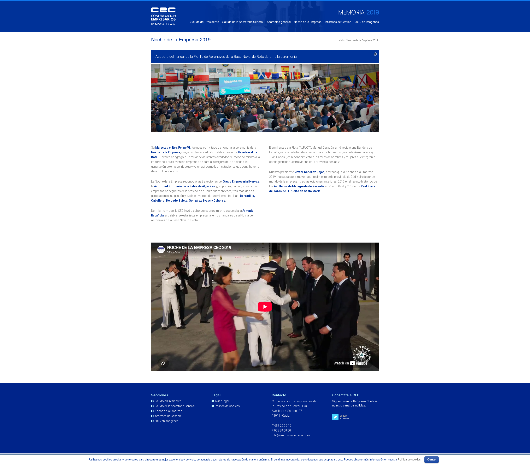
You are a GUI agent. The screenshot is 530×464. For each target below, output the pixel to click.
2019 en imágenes (166, 421)
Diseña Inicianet (370, 458)
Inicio (341, 40)
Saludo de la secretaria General (174, 406)
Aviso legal (222, 401)
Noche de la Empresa (168, 411)
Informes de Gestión (167, 416)
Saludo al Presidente (167, 401)
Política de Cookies (227, 406)
